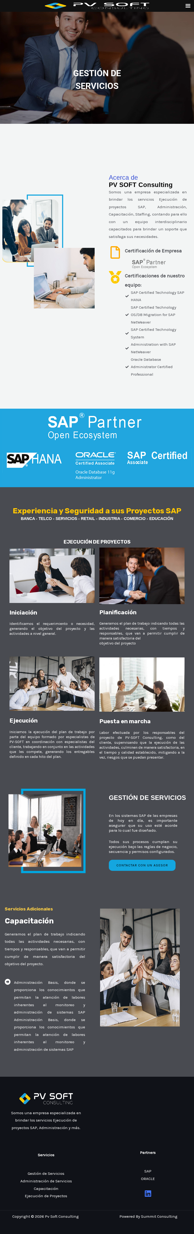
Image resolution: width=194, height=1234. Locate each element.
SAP (147, 1171)
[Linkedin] (148, 1193)
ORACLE (148, 1178)
